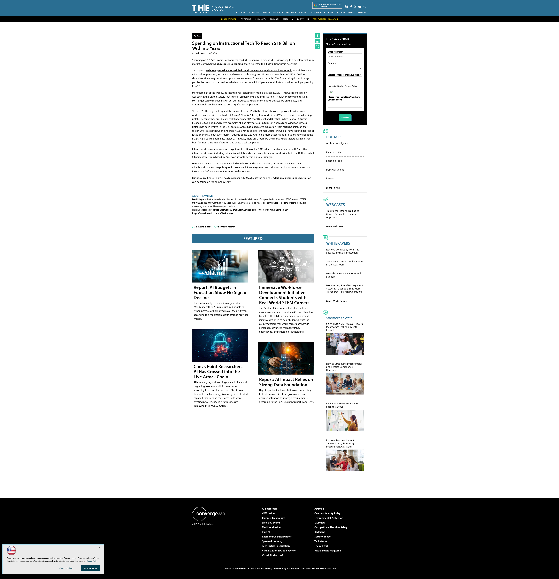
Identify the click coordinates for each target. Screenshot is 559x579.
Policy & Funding (335, 169)
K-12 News (241, 12)
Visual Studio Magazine (327, 550)
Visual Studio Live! (272, 555)
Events (332, 12)
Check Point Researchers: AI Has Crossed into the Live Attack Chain (219, 371)
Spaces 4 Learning (272, 541)
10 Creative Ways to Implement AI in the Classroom (344, 263)
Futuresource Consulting (229, 64)
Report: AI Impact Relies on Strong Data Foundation (286, 381)
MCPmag (319, 522)
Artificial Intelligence (337, 143)
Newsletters (348, 12)
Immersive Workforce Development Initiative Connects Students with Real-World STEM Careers (284, 295)
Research (291, 12)
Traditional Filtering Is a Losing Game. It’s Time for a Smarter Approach (342, 214)
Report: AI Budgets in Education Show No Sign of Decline (221, 292)
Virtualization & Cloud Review (279, 550)
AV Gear (197, 36)
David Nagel (200, 53)
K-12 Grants (260, 19)
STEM (285, 19)
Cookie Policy (279, 568)
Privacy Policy (351, 85)
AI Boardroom (269, 508)
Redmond (319, 532)
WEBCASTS (335, 204)
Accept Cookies (90, 568)
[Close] (99, 547)
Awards (276, 12)
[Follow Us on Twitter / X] (355, 7)
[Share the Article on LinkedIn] (317, 41)
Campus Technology (273, 518)
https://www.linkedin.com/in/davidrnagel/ (213, 213)
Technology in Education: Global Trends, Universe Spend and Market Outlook (249, 70)
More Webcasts (334, 226)
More (360, 12)
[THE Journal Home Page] (213, 8)
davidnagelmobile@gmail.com (228, 209)
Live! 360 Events (271, 522)
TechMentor (321, 541)
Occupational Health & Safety (330, 527)
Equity (300, 19)
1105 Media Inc (242, 568)
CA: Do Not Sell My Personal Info (320, 568)
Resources (317, 12)
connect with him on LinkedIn (271, 209)
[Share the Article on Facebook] (317, 35)
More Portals (333, 187)
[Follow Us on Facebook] (351, 6)
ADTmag (319, 508)
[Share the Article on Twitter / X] (317, 46)
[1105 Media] (209, 540)
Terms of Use (297, 568)
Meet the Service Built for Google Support (344, 275)
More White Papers (336, 301)
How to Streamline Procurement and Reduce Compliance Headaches (344, 367)
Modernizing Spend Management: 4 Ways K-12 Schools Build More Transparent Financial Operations (344, 288)
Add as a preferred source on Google (329, 5)
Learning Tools (334, 160)
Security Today (322, 536)
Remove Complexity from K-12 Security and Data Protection (342, 251)
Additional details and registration (292, 178)
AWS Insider (268, 513)
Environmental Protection (328, 518)
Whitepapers (338, 243)
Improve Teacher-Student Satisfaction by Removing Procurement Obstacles (340, 443)
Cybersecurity (333, 152)
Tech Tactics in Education (276, 546)
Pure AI (266, 532)
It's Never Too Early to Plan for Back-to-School (342, 405)
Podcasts (304, 12)
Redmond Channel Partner (276, 536)
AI (292, 19)
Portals (334, 136)
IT (308, 19)
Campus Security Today (327, 513)
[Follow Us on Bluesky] (346, 6)
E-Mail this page (204, 226)
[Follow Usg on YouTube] (359, 6)
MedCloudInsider (271, 527)
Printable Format (226, 226)
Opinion (266, 12)
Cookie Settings (65, 568)
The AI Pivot (321, 546)
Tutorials (246, 19)
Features (254, 12)
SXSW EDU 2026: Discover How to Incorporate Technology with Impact (344, 327)
